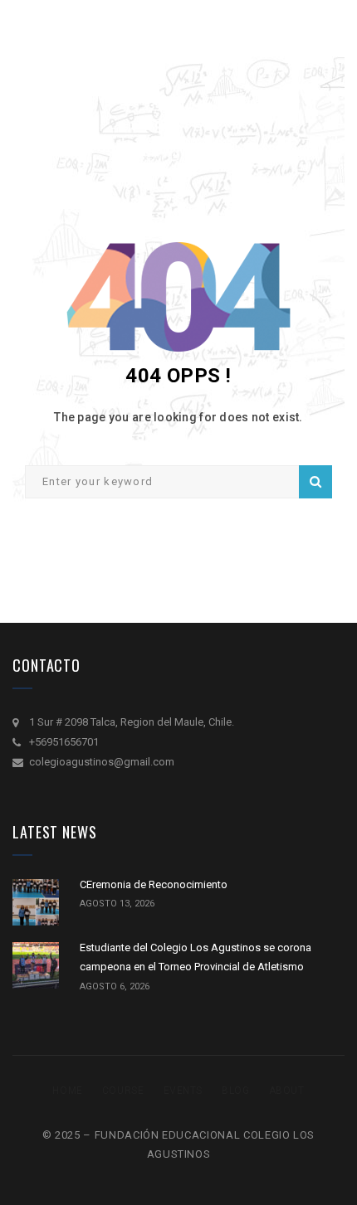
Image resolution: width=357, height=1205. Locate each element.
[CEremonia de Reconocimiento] (35, 902)
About (287, 1090)
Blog (235, 1090)
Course (123, 1090)
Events (183, 1090)
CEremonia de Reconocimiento (153, 884)
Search (315, 481)
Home (67, 1090)
